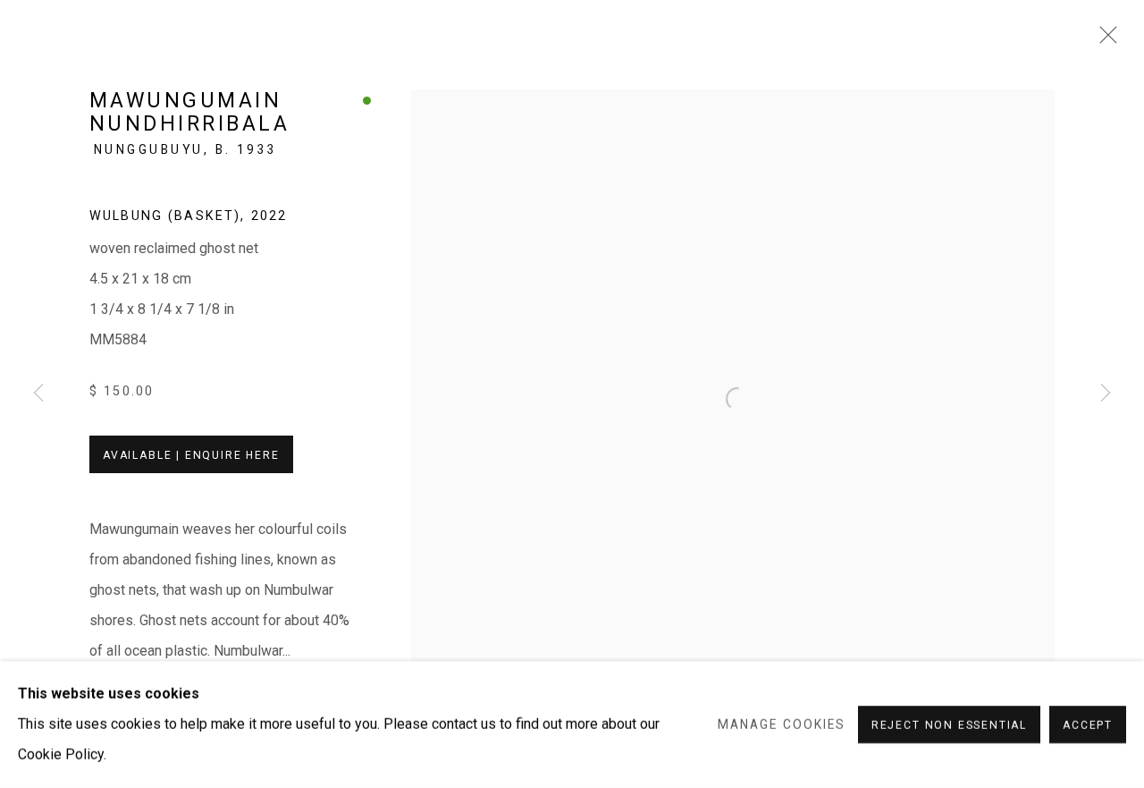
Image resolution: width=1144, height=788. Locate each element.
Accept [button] (1088, 725)
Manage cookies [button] (781, 724)
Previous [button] (38, 394)
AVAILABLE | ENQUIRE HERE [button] (191, 455)
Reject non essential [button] (949, 725)
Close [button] (1103, 40)
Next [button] (1105, 394)
